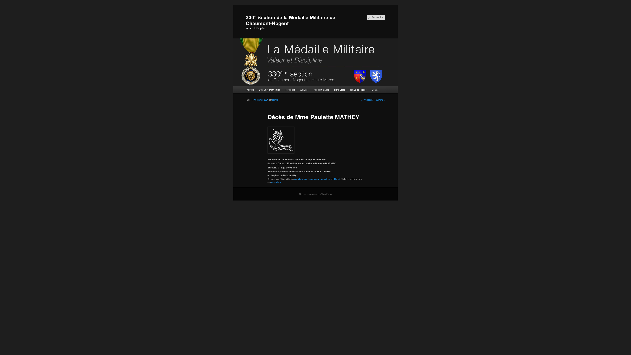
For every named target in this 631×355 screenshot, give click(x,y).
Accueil (250, 89)
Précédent (367, 99)
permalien (276, 181)
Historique (290, 89)
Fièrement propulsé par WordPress (315, 194)
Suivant (380, 99)
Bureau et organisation (269, 89)
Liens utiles (339, 89)
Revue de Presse (358, 89)
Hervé (275, 99)
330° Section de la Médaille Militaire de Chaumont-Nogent (290, 20)
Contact (375, 89)
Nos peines (325, 179)
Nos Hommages (321, 89)
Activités (304, 89)
